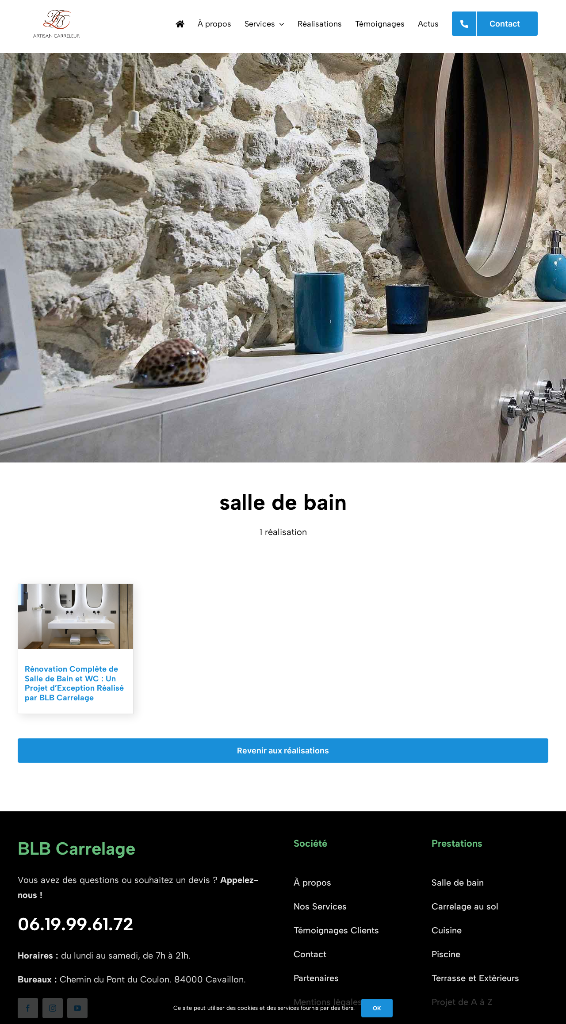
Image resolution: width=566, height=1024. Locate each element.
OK (377, 1008)
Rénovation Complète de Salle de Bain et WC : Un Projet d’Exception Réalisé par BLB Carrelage (74, 683)
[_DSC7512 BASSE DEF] (76, 588)
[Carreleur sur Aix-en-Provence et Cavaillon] (180, 24)
